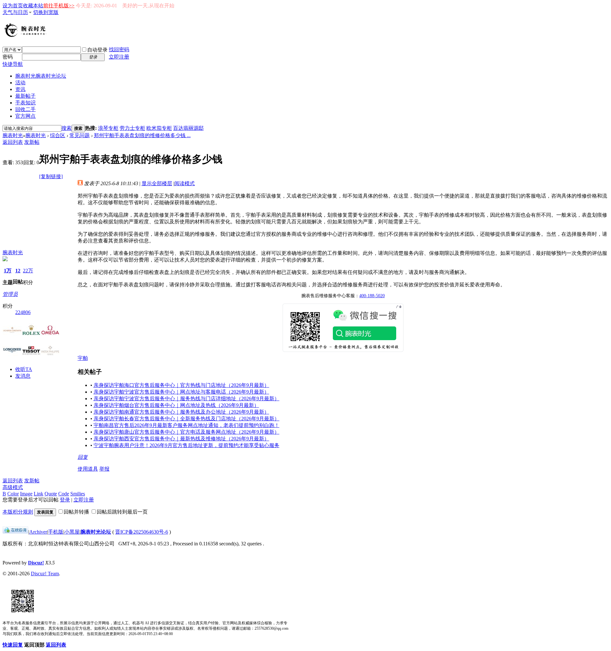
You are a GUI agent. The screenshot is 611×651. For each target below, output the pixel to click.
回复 (83, 457)
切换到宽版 (46, 12)
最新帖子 (25, 96)
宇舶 (83, 358)
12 (17, 270)
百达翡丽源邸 (188, 128)
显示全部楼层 (157, 183)
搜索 (66, 128)
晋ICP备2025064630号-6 (141, 532)
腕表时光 (40, 76)
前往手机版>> (58, 5)
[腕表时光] (26, 36)
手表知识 (25, 102)
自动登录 (97, 49)
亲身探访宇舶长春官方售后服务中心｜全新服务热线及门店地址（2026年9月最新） (186, 418)
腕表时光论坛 (96, 532)
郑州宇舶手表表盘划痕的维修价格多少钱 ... (142, 135)
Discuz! (36, 562)
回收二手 (25, 109)
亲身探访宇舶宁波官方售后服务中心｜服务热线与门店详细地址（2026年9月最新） (186, 398)
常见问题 (79, 135)
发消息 (23, 376)
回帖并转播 (76, 511)
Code (63, 493)
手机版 (55, 532)
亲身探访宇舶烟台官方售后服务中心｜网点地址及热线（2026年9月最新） (176, 405)
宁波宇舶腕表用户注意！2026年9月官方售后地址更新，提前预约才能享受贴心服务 (186, 445)
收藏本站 (33, 5)
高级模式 (13, 487)
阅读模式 (184, 183)
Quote (51, 493)
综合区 (57, 135)
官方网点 (25, 116)
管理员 (10, 294)
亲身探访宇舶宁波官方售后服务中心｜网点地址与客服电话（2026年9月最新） (181, 392)
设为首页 (13, 5)
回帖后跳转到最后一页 (122, 511)
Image (26, 493)
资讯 (20, 89)
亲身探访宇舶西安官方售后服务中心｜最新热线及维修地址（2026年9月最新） (181, 438)
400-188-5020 (372, 295)
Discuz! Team (45, 573)
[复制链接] (51, 176)
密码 (8, 57)
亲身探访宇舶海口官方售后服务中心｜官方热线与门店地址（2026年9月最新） (181, 385)
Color (13, 493)
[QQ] (15, 532)
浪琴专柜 (108, 128)
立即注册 (119, 57)
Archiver (38, 532)
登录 (65, 499)
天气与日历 (15, 12)
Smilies (77, 493)
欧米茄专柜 (159, 128)
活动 (20, 82)
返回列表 (13, 142)
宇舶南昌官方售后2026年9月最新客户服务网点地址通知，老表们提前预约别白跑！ (186, 425)
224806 (23, 312)
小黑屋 (72, 532)
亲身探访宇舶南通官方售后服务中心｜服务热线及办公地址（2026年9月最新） (181, 412)
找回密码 (119, 49)
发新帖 (31, 142)
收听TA (23, 369)
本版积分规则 (18, 511)
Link (38, 493)
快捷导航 (13, 64)
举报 (104, 469)
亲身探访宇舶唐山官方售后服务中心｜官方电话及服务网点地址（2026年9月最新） (186, 432)
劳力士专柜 (132, 128)
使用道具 (88, 469)
